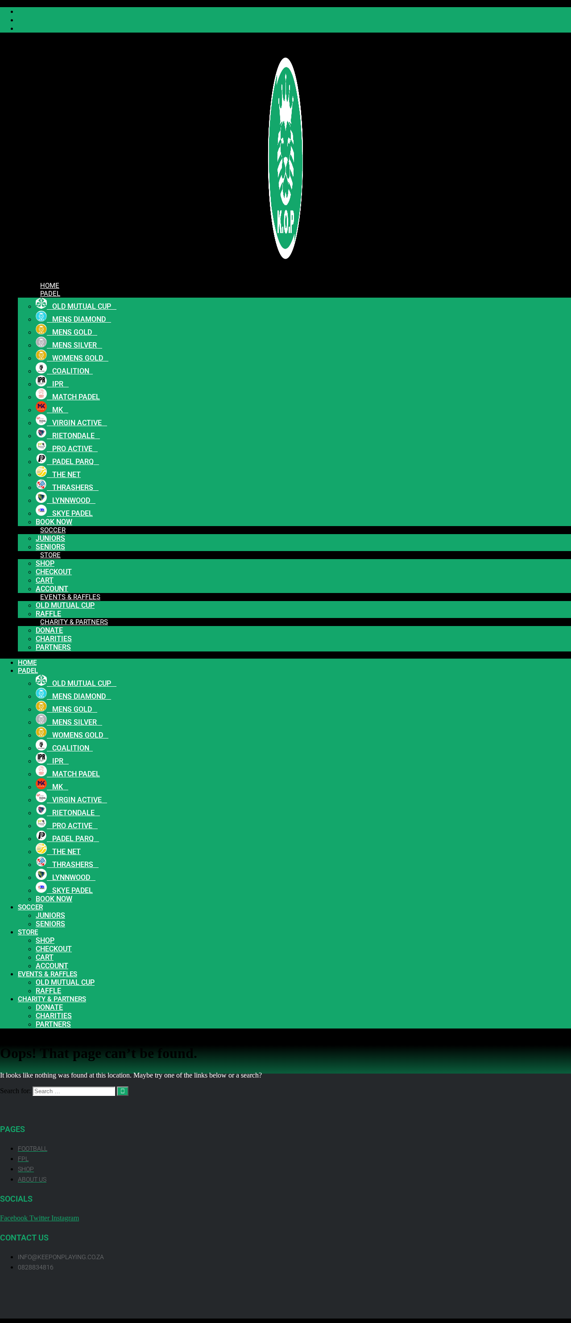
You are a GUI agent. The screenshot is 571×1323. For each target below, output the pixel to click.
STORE (50, 555)
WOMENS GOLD (77, 358)
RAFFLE (48, 991)
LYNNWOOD (71, 500)
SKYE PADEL (70, 513)
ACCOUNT (52, 966)
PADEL (50, 294)
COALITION (70, 371)
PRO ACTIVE (72, 448)
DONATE (49, 630)
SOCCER (53, 530)
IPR (58, 384)
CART (45, 580)
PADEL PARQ (73, 461)
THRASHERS (73, 487)
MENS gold (72, 332)
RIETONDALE (73, 435)
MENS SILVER (74, 345)
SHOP (45, 563)
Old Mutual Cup (65, 605)
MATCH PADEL (73, 397)
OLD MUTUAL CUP (81, 306)
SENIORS (50, 924)
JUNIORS (50, 538)
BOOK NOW (54, 899)
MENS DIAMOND (79, 319)
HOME (27, 663)
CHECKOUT (54, 572)
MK (57, 410)
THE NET (64, 474)
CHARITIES (54, 639)
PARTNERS (53, 647)
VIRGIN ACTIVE (77, 423)
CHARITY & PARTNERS (74, 622)
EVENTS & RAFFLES (70, 597)
